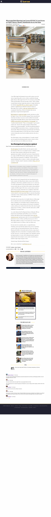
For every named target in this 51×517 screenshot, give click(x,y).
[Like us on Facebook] (17, 249)
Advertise (16, 405)
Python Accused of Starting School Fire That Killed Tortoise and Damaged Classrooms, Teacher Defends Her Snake (26, 304)
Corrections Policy (17, 407)
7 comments (43, 24)
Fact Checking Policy (24, 407)
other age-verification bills (28, 108)
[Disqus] (25, 385)
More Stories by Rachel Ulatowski (25, 267)
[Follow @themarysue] (15, 249)
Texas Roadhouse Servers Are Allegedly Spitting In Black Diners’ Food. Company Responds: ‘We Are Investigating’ (28, 333)
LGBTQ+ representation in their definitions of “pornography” (23, 121)
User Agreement (35, 405)
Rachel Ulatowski (9, 24)
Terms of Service (24, 405)
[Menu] (1, 1)
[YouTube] (22, 249)
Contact (34, 407)
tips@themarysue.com (26, 244)
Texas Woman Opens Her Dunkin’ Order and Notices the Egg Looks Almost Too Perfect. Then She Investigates (27, 360)
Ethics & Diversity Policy (43, 405)
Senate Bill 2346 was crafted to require (24, 105)
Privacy (20, 405)
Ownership (30, 407)
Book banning (14, 114)
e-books (16, 247)
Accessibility (30, 405)
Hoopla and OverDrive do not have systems (19, 191)
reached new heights (22, 114)
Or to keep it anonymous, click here (33, 367)
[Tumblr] (20, 249)
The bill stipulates (14, 149)
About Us (12, 405)
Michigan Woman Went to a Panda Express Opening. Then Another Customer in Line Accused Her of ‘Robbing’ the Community (28, 327)
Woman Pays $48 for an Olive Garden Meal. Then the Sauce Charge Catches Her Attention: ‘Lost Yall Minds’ (28, 346)
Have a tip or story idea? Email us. (21, 367)
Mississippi (19, 247)
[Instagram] (18, 249)
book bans (12, 247)
